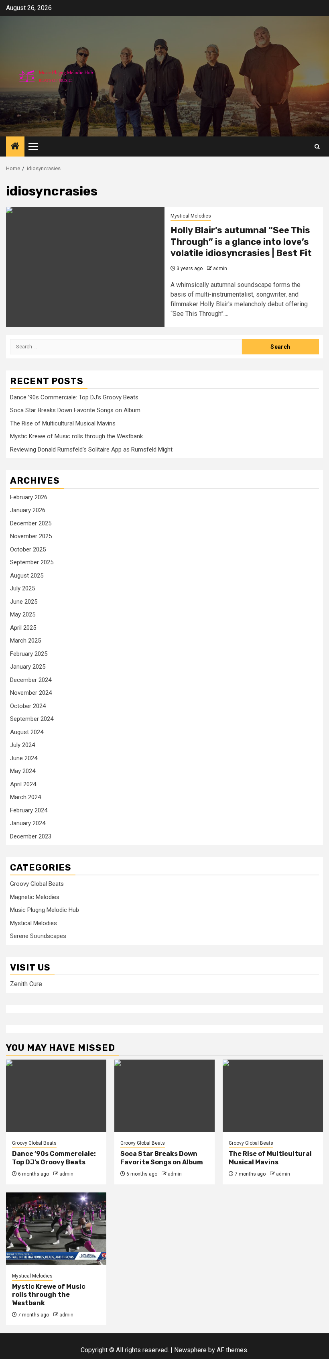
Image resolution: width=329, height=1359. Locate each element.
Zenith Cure (26, 984)
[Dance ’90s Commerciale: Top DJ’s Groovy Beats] (56, 1096)
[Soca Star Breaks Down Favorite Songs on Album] (164, 1096)
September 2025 (31, 562)
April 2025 (23, 627)
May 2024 (22, 771)
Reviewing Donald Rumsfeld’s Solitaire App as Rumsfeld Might (91, 449)
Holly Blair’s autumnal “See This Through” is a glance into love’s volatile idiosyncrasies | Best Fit (241, 241)
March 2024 (25, 797)
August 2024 (26, 732)
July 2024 (22, 745)
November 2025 (31, 536)
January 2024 (27, 823)
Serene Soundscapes (38, 936)
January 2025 (27, 666)
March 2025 (25, 640)
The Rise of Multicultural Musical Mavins (63, 423)
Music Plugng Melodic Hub (44, 909)
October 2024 (28, 706)
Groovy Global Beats (37, 883)
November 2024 (31, 692)
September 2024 (31, 718)
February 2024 (28, 810)
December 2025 (30, 523)
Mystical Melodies (191, 216)
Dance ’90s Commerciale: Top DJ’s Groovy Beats (74, 397)
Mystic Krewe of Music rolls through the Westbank (76, 436)
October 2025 (28, 549)
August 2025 (26, 575)
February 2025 (28, 653)
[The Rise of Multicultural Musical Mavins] (273, 1096)
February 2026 (28, 497)
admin (220, 268)
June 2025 (23, 601)
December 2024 (30, 680)
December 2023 (30, 836)
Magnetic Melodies (34, 897)
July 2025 (22, 588)
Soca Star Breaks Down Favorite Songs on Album (75, 410)
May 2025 (22, 614)
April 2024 (23, 784)
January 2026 (27, 510)
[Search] (317, 147)
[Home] (15, 147)
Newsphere (190, 1350)
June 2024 (23, 758)
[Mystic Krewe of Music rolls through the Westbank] (56, 1228)
